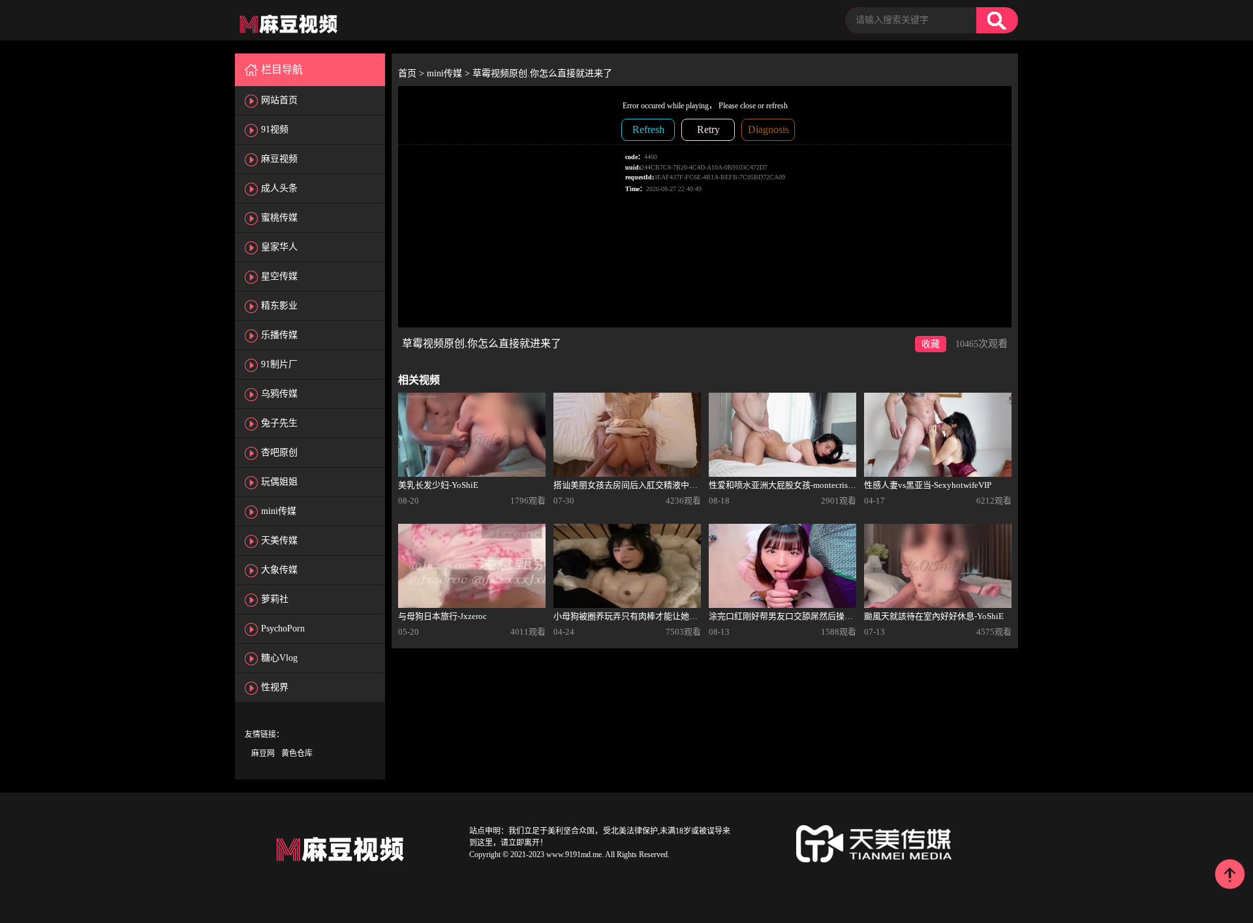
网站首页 (279, 100)
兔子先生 (279, 423)
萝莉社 (274, 599)
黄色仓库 (297, 753)
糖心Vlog (279, 658)
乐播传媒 (279, 335)
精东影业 (279, 305)
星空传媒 (279, 276)
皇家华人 (279, 247)
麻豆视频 (279, 159)
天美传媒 (279, 540)
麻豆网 (263, 753)
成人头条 (279, 188)
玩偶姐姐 (279, 482)
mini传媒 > (449, 73)
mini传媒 (278, 511)
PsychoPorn (283, 628)
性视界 (274, 687)
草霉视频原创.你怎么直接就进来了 (542, 73)
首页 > (412, 73)
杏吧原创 (279, 452)
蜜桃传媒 (279, 217)
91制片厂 (279, 364)
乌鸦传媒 (279, 394)
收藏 (930, 344)
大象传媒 (279, 570)
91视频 (274, 129)
